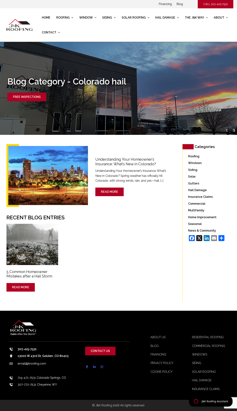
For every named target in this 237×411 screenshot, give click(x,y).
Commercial (196, 203)
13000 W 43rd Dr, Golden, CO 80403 (43, 356)
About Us (158, 337)
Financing (165, 4)
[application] (71, 17)
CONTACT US (100, 351)
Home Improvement (202, 217)
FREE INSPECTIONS (27, 97)
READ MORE (112, 191)
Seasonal (195, 224)
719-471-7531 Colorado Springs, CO (42, 377)
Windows (195, 163)
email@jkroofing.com (32, 363)
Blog (179, 4)
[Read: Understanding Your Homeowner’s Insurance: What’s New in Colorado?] (48, 175)
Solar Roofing (204, 371)
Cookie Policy (162, 371)
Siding (192, 170)
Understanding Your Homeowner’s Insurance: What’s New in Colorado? (125, 161)
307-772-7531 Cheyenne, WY (37, 384)
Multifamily (196, 210)
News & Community (202, 230)
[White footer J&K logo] (69, 330)
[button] (215, 4)
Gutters (193, 183)
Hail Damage (197, 190)
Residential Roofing (208, 337)
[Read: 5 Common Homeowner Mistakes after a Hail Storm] (32, 242)
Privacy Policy (162, 363)
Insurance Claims (200, 197)
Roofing (193, 156)
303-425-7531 (27, 349)
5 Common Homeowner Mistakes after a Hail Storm (29, 274)
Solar (192, 176)
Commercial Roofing (208, 346)
